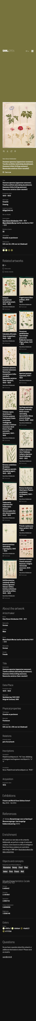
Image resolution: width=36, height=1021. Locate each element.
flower (16, 871)
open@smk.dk (7, 957)
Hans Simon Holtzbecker (11, 221)
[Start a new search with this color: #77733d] (12, 250)
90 (3, 231)
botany (14, 867)
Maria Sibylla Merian (9, 223)
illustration (7, 867)
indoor (5, 871)
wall (22, 871)
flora (11, 871)
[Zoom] (4, 151)
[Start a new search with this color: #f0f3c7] (4, 250)
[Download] (7, 151)
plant (26, 867)
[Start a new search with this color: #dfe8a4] (6, 250)
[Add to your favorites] (15, 151)
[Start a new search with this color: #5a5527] (9, 250)
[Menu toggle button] (32, 51)
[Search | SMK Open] (8, 51)
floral (21, 867)
